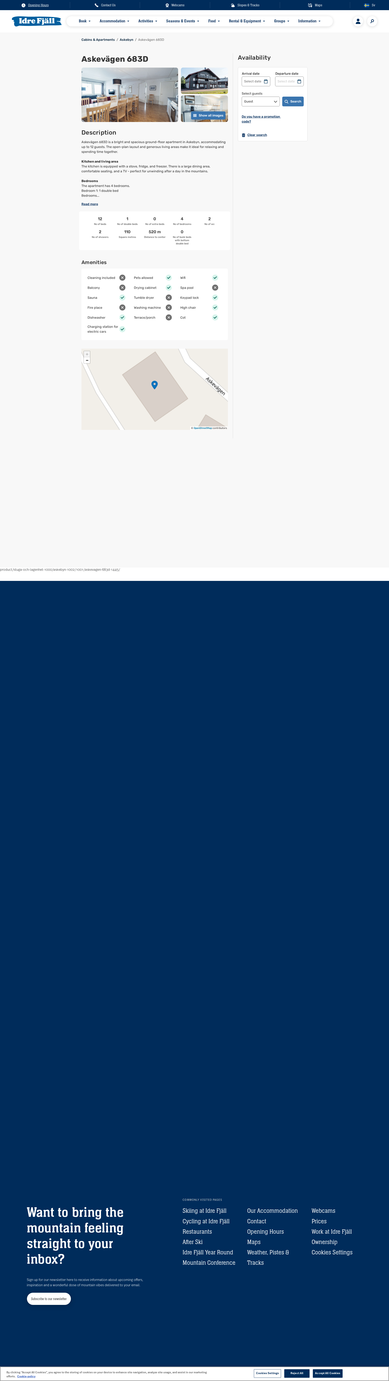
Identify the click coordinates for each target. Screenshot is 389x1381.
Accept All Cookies (327, 1373)
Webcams (323, 1210)
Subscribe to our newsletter (49, 1299)
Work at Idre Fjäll (332, 1231)
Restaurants (197, 1231)
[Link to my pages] (358, 21)
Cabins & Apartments (98, 40)
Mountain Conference (209, 1262)
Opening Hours (265, 1231)
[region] (194, 1374)
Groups (279, 21)
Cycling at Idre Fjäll (206, 1221)
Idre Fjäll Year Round (208, 1252)
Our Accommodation (272, 1210)
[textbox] (154, 169)
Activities (145, 21)
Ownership (325, 1241)
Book (83, 21)
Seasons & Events (180, 21)
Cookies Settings (332, 1252)
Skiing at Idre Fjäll (205, 1210)
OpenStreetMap (203, 428)
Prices (319, 1221)
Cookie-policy (26, 1376)
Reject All (297, 1373)
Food (212, 21)
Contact (256, 1221)
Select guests (252, 93)
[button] (154, 385)
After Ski (193, 1241)
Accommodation (112, 21)
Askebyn (126, 40)
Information (307, 21)
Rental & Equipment (245, 21)
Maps (254, 1241)
